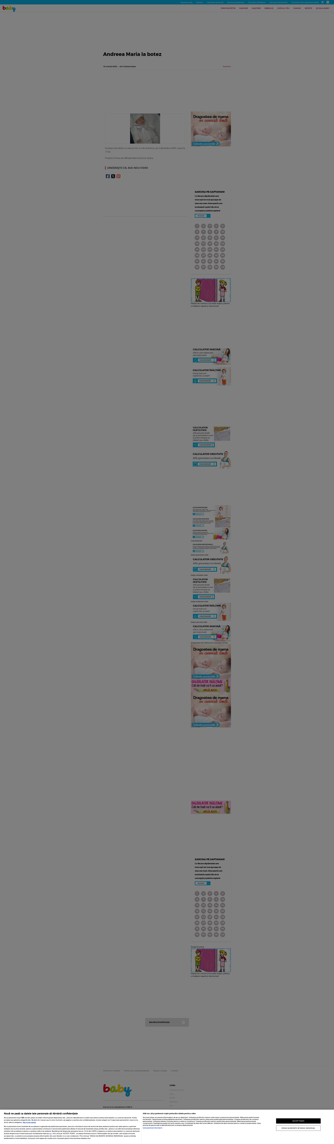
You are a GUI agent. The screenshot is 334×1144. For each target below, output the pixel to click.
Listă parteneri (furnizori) (152, 1128)
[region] (167, 1127)
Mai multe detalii (29, 1122)
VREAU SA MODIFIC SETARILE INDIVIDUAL (298, 1128)
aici (50, 1133)
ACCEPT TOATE (298, 1121)
